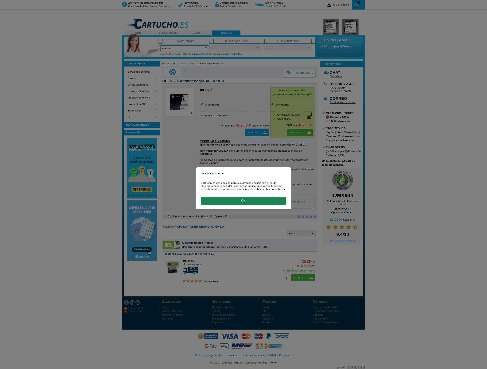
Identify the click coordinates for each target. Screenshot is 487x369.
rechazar (280, 189)
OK (243, 200)
